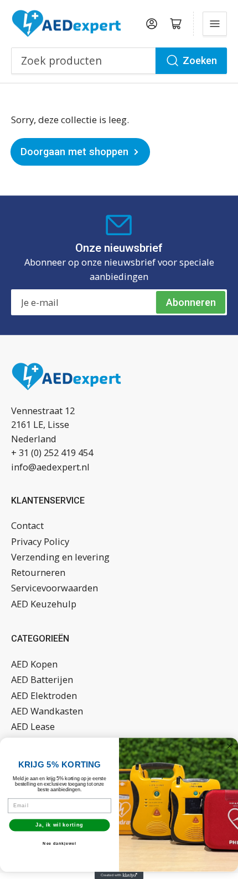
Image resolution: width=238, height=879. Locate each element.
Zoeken (200, 60)
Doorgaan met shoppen (74, 151)
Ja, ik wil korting (59, 824)
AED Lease (33, 726)
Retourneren (38, 572)
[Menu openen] (215, 24)
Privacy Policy (40, 541)
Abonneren (191, 302)
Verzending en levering (60, 556)
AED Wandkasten (47, 711)
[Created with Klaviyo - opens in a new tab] (119, 875)
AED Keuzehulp (43, 603)
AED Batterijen (42, 679)
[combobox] (119, 60)
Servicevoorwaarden (54, 587)
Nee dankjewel (59, 843)
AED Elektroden (44, 695)
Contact (27, 525)
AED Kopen (34, 664)
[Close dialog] (229, 746)
